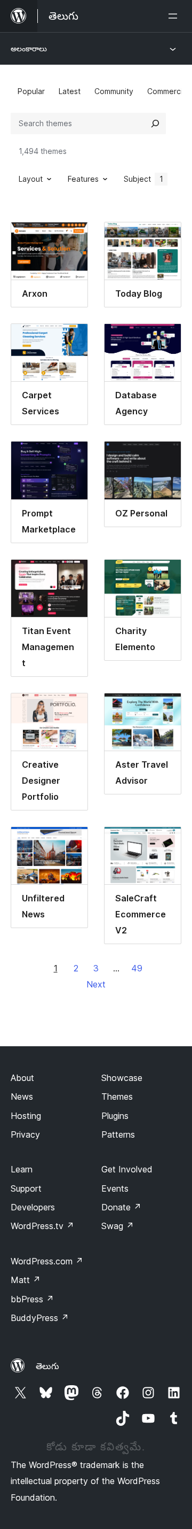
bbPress (32, 1299)
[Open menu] (175, 16)
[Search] (155, 123)
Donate (121, 1207)
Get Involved (127, 1169)
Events (115, 1188)
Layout (31, 178)
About (22, 1077)
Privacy (25, 1134)
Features (83, 178)
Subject (143, 178)
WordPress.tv (42, 1226)
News (22, 1096)
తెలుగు (47, 1366)
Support (26, 1188)
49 (136, 968)
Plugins (115, 1115)
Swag (117, 1226)
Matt (26, 1280)
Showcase (121, 1077)
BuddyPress (40, 1317)
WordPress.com (47, 1261)
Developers (33, 1207)
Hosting (26, 1115)
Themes (117, 1096)
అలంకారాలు (29, 48)
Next (96, 984)
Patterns (118, 1134)
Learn (22, 1169)
